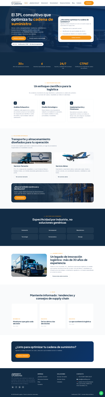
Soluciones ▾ (44, 3)
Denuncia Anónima (65, 3)
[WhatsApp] (23, 387)
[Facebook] (16, 387)
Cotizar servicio (76, 37)
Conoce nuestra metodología (37, 38)
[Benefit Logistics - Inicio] (16, 3)
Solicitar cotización (19, 38)
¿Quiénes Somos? (34, 3)
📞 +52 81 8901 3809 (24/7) (84, 376)
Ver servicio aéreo (63, 177)
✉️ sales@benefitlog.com (83, 379)
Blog (73, 3)
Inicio (26, 3)
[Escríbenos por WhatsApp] (101, 393)
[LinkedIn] (12, 387)
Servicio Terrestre (62, 376)
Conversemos (20, 197)
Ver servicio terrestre (22, 177)
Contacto (78, 3)
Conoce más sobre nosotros (60, 276)
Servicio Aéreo (61, 379)
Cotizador (89, 3)
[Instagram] (19, 387)
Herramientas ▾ (54, 3)
